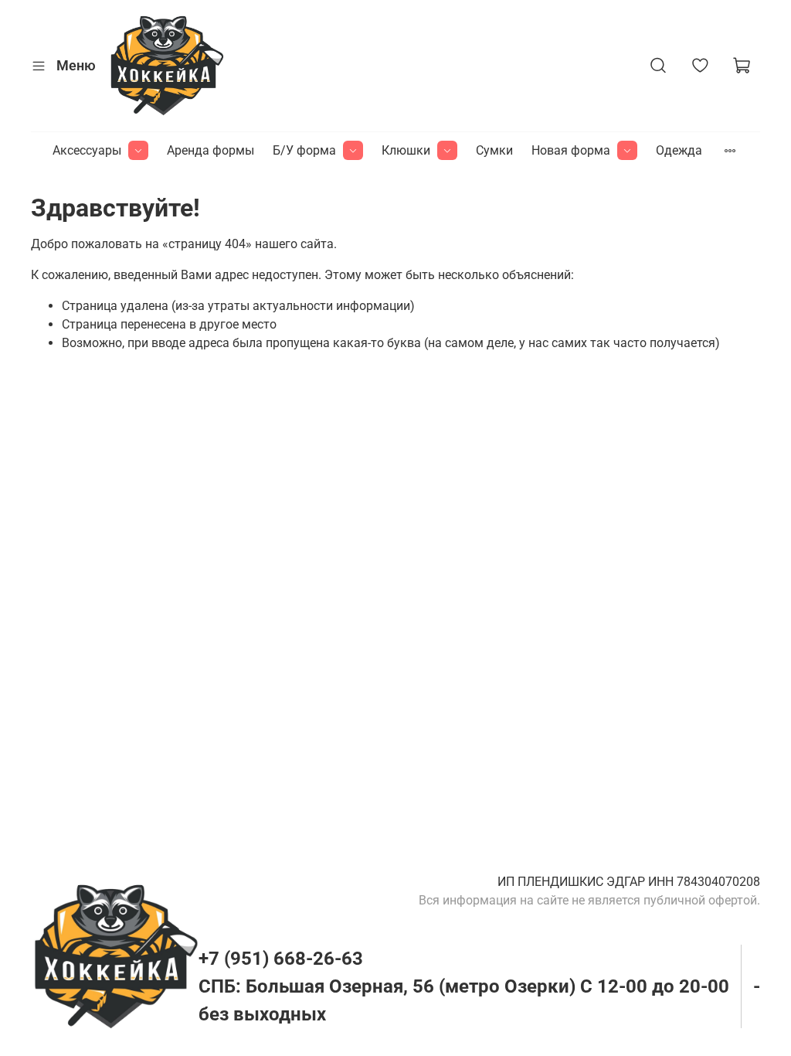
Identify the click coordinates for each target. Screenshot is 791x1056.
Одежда (679, 150)
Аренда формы (210, 150)
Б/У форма (304, 150)
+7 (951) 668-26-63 (281, 958)
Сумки (494, 150)
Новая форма (570, 150)
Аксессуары (87, 150)
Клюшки (406, 150)
